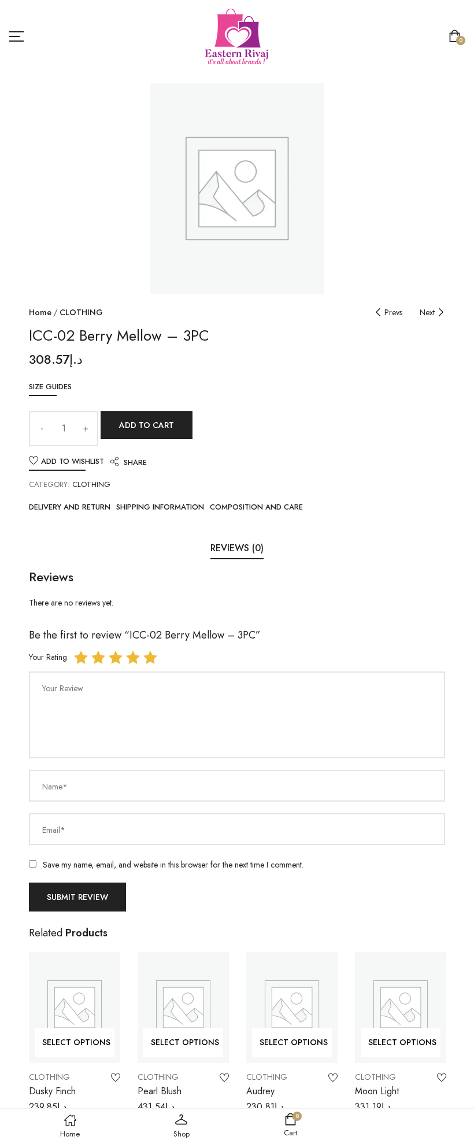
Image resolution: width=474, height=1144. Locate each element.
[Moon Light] (400, 1007)
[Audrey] (292, 1007)
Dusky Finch (52, 1091)
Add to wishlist (72, 461)
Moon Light (377, 1091)
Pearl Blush (160, 1091)
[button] (457, 37)
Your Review (62, 688)
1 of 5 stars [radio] (81, 658)
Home (40, 312)
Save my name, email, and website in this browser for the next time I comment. (173, 864)
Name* (55, 786)
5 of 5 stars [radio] (150, 658)
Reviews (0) (237, 548)
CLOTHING (81, 312)
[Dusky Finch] (74, 1007)
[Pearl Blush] (183, 1007)
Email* (53, 830)
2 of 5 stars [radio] (98, 658)
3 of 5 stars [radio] (116, 658)
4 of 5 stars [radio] (133, 658)
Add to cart (146, 425)
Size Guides (50, 386)
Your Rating (48, 657)
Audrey (260, 1091)
